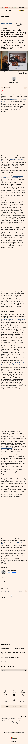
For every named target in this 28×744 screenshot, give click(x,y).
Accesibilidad (13, 732)
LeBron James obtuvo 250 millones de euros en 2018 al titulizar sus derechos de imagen (13, 656)
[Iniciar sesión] (26, 10)
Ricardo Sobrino (14, 82)
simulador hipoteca (14, 692)
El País (25, 13)
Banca (12, 591)
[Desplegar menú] (2, 10)
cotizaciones (5, 701)
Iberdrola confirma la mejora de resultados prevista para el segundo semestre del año (12, 660)
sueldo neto (22, 692)
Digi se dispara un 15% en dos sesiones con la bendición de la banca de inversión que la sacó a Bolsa (13, 648)
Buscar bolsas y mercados (7, 666)
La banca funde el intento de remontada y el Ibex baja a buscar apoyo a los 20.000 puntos (19, 24)
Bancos (15, 591)
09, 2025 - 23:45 (15, 84)
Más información (4, 597)
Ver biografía (10, 572)
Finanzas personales (5, 28)
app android (22, 701)
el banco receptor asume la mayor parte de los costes (12, 176)
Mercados (5, 17)
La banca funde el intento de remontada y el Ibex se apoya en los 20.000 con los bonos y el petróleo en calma (13, 652)
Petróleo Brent (21, 7)
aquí (20, 600)
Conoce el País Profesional (14, 706)
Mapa (17, 732)
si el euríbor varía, (6, 448)
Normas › (25, 584)
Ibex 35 (3, 7)
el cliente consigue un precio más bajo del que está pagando (12, 363)
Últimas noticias (5, 644)
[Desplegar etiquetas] (26, 591)
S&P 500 (11, 7)
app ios (14, 701)
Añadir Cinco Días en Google (8, 90)
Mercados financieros (5, 591)
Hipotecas (20, 591)
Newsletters (22, 732)
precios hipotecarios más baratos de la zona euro (13, 318)
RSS (19, 732)
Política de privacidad (7, 732)
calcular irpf (5, 692)
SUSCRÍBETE (22, 10)
